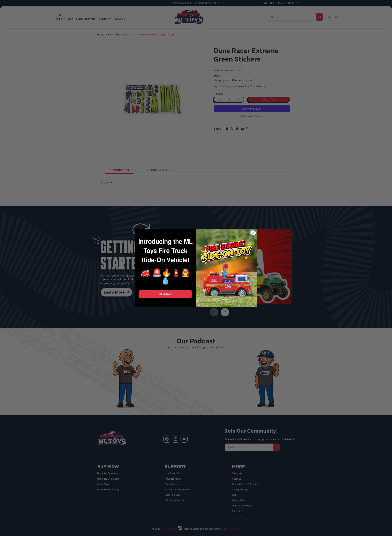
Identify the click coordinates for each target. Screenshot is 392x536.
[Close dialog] (253, 233)
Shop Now (165, 294)
